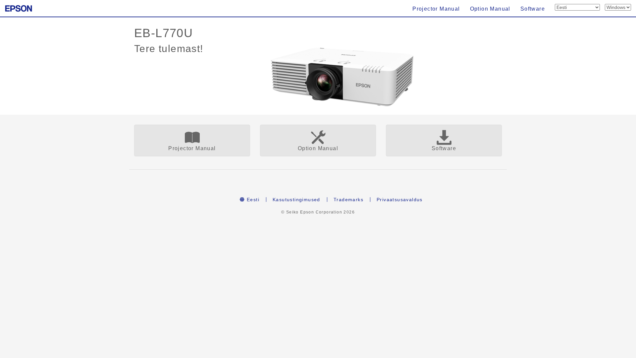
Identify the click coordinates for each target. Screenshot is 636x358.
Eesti (252, 199)
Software (532, 9)
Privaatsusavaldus (400, 199)
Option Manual (490, 9)
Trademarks (348, 199)
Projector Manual (436, 9)
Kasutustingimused (296, 199)
